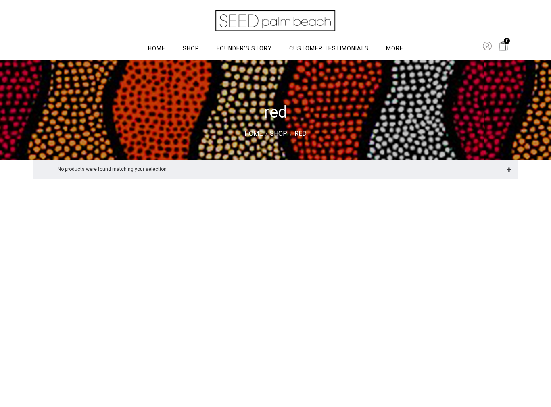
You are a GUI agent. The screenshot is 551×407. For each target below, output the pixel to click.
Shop (278, 133)
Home (253, 133)
